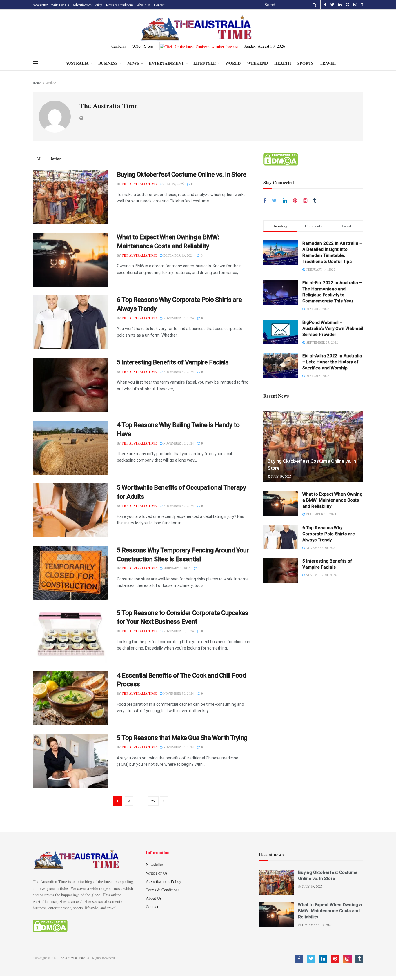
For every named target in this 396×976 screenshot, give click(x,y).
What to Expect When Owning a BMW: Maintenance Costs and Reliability (332, 500)
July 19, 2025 (173, 184)
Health (282, 63)
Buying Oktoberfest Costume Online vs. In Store (181, 174)
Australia (77, 63)
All (38, 158)
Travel (328, 63)
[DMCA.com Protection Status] (280, 159)
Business (108, 63)
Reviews (56, 158)
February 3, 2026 (176, 568)
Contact (159, 4)
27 (153, 800)
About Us (143, 4)
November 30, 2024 (178, 318)
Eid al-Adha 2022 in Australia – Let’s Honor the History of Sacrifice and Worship (332, 362)
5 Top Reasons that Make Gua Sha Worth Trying (182, 737)
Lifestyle (204, 63)
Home (37, 82)
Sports (305, 63)
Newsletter (40, 4)
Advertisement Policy (87, 4)
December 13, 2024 (178, 255)
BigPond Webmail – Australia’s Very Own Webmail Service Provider (332, 328)
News (133, 63)
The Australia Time (139, 184)
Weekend (257, 63)
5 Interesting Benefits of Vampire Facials (173, 362)
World (233, 63)
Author (51, 82)
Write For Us (60, 4)
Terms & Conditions (119, 4)
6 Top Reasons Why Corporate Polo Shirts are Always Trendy (328, 534)
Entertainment (166, 63)
